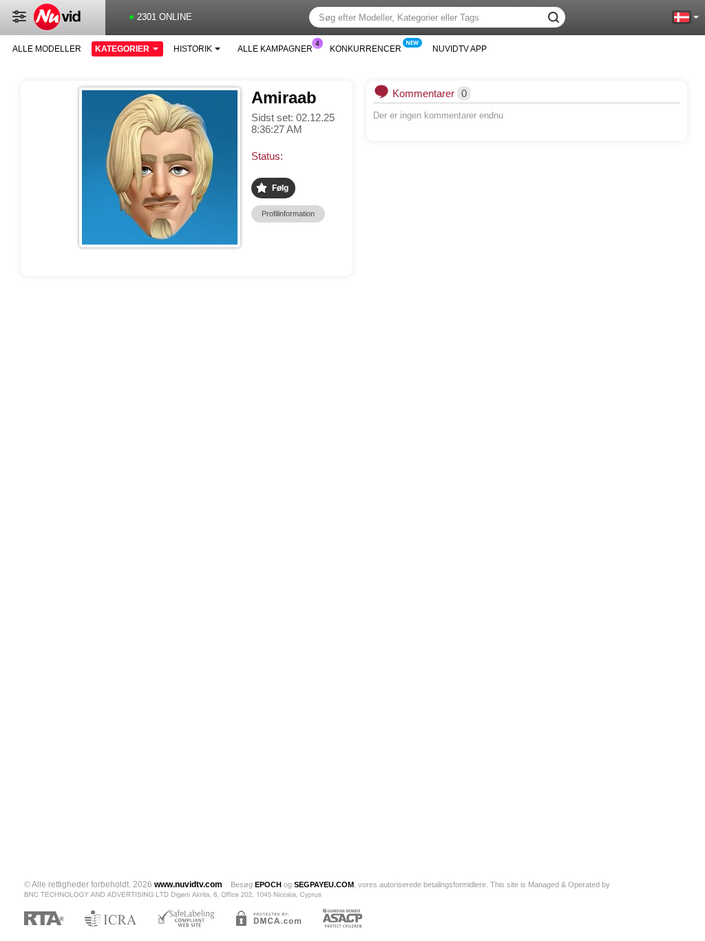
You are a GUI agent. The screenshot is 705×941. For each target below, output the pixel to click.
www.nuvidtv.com (188, 884)
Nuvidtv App (459, 49)
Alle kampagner (275, 49)
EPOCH (268, 884)
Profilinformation (288, 213)
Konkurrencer (365, 49)
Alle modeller (46, 49)
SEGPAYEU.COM (324, 884)
